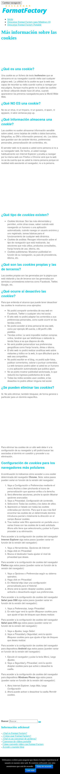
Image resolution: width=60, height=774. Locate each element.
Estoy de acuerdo (44, 766)
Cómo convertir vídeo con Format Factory (23, 744)
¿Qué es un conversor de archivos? (19, 738)
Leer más (30, 770)
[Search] (39, 721)
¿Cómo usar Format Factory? (17, 736)
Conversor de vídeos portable (17, 741)
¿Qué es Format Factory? (15, 733)
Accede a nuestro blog (13, 747)
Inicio (10, 19)
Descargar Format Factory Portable (24, 24)
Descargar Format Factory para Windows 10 (28, 22)
